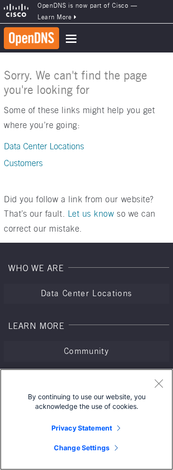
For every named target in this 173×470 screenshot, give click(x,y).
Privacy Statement (81, 428)
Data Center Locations (44, 146)
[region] (86, 419)
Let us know (91, 214)
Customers (23, 163)
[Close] (158, 383)
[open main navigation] (71, 39)
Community (86, 351)
